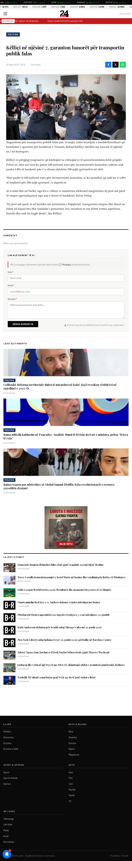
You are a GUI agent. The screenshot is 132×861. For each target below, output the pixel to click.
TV (70, 801)
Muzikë (72, 789)
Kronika (7, 743)
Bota (71, 731)
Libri (71, 783)
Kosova (72, 743)
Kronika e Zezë (10, 748)
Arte (71, 772)
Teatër (72, 795)
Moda (6, 830)
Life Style (7, 824)
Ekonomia (8, 737)
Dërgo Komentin (23, 324)
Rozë (5, 836)
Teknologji (8, 818)
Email (11, 285)
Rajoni (72, 748)
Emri (10, 272)
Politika (13, 34)
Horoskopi (8, 841)
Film (71, 778)
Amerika (73, 737)
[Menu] (5, 13)
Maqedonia (74, 754)
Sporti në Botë (10, 778)
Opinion (7, 783)
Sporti (6, 772)
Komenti (12, 299)
